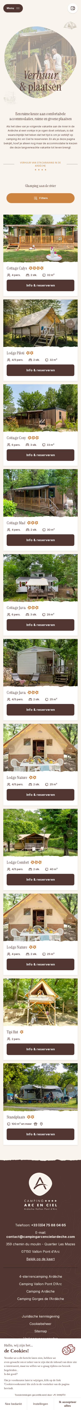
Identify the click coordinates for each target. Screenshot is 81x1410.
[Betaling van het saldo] (73, 8)
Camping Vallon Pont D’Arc (40, 1284)
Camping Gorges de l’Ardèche (40, 1299)
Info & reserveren (40, 285)
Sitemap (40, 1331)
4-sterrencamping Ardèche (40, 1276)
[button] (13, 8)
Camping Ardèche (40, 1291)
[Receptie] (40, 1190)
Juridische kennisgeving (40, 1316)
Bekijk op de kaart (40, 1259)
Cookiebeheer (40, 1324)
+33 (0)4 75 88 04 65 (48, 1225)
